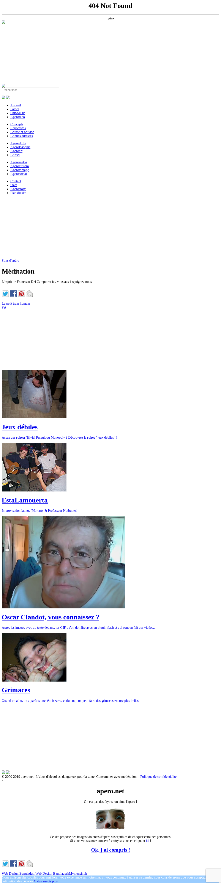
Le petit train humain (16, 303)
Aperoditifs (18, 143)
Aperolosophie (20, 147)
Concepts (16, 124)
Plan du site (18, 193)
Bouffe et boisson (22, 132)
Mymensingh (78, 873)
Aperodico (17, 117)
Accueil (15, 105)
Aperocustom (19, 166)
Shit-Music (17, 113)
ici (147, 840)
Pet (4, 307)
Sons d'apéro (10, 260)
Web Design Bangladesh (18, 873)
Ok (36, 881)
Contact (15, 181)
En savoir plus (48, 881)
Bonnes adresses (21, 136)
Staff (13, 185)
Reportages (18, 128)
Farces (14, 109)
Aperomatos (18, 162)
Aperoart (16, 151)
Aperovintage (19, 170)
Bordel (15, 155)
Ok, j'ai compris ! (110, 850)
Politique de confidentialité (158, 776)
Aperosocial (18, 174)
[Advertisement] (110, 54)
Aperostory (18, 189)
